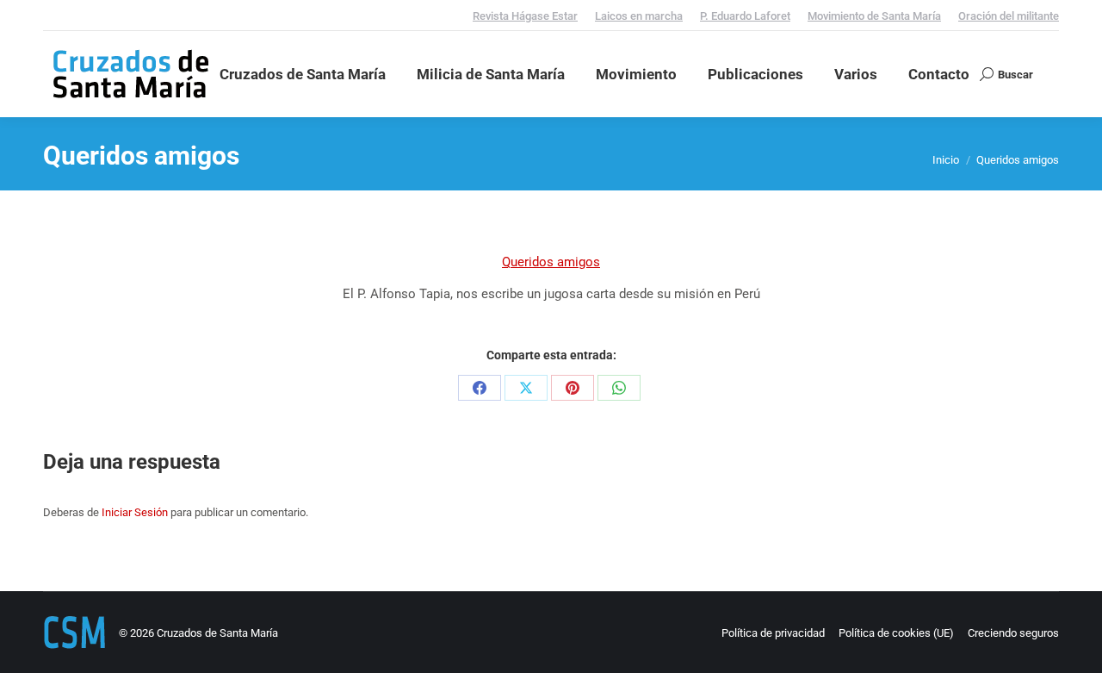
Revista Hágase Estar (525, 15)
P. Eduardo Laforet (745, 15)
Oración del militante (1008, 15)
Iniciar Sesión (135, 512)
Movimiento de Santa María (874, 15)
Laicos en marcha (639, 15)
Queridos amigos (551, 262)
